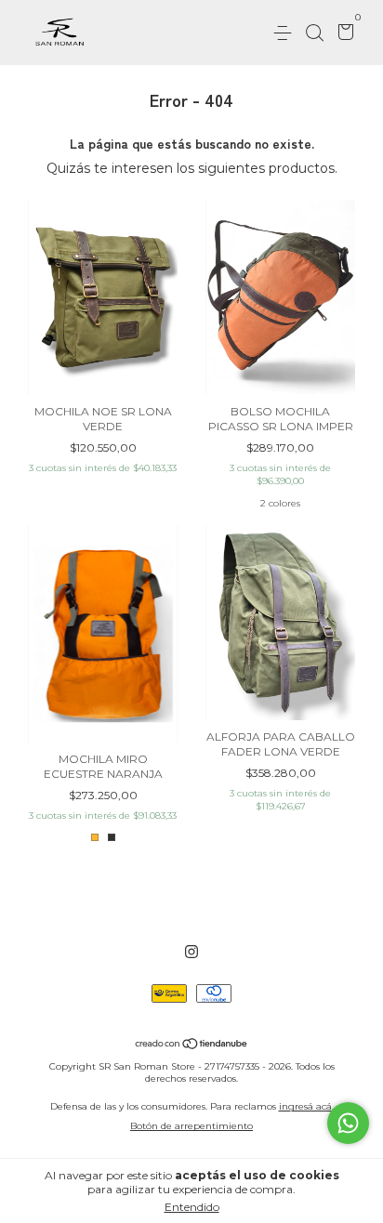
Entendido (192, 1207)
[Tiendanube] (192, 1044)
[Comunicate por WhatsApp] (348, 1123)
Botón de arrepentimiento (191, 1126)
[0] (342, 34)
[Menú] (285, 33)
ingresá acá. (306, 1106)
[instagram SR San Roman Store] (191, 951)
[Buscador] (314, 33)
